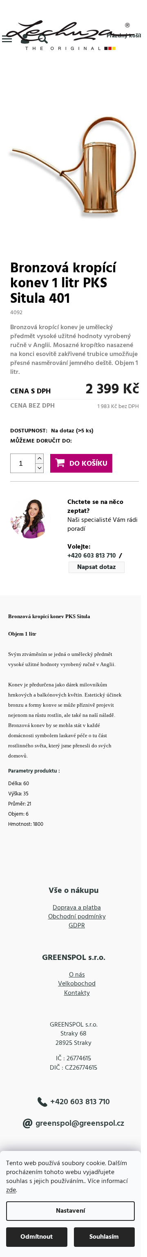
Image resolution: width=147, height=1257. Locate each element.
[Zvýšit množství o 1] (39, 458)
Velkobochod (77, 984)
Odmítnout (36, 1237)
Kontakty (77, 993)
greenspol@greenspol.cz (80, 1123)
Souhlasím (104, 1237)
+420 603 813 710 (91, 555)
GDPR (77, 925)
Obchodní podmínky (77, 917)
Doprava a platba (77, 908)
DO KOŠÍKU (88, 464)
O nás (77, 975)
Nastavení (70, 1211)
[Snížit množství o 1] (39, 468)
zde (11, 1190)
